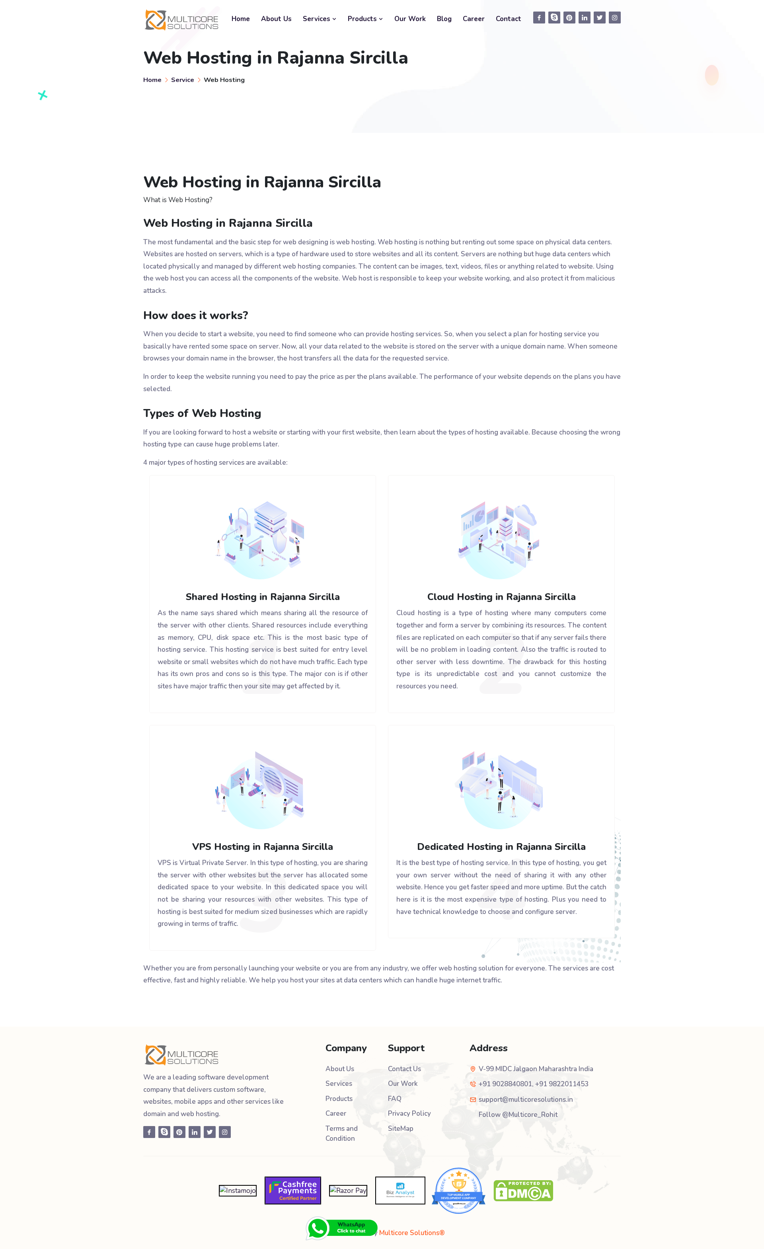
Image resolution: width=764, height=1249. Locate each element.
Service (182, 79)
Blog (444, 18)
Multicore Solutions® (412, 1232)
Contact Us (404, 1069)
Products (363, 18)
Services (317, 18)
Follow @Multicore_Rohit (518, 1114)
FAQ (394, 1098)
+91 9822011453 (562, 1084)
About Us (276, 18)
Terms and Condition (341, 1134)
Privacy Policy (409, 1113)
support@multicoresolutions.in (526, 1099)
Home (241, 18)
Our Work (410, 18)
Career (474, 18)
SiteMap (400, 1128)
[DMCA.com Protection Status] (523, 1189)
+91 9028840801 (505, 1084)
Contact (508, 18)
